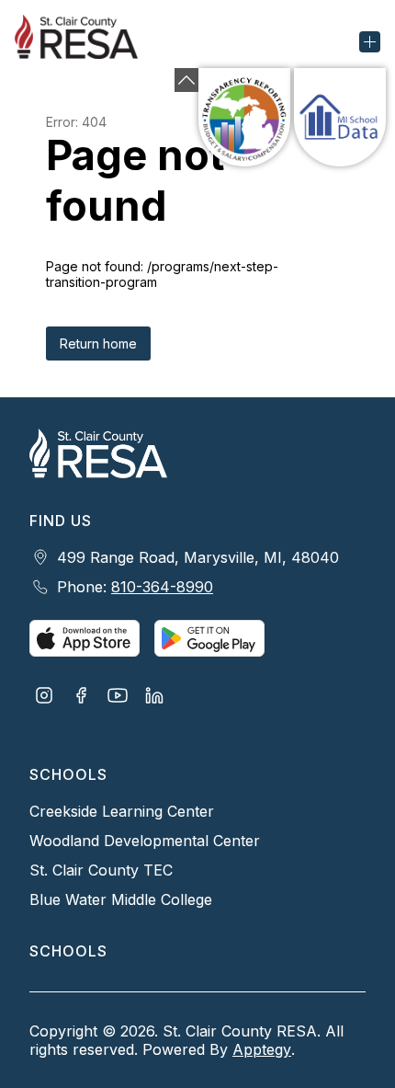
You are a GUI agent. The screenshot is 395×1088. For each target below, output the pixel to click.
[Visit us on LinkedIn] (154, 697)
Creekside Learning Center (121, 811)
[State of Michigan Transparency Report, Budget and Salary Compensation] (244, 117)
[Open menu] (369, 41)
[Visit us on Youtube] (117, 697)
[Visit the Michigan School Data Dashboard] (340, 117)
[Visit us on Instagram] (44, 697)
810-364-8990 (162, 587)
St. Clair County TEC (101, 870)
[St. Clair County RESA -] (83, 41)
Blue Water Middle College (120, 899)
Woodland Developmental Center (144, 840)
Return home (98, 343)
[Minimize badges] (186, 80)
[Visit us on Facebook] (81, 697)
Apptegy (261, 1049)
